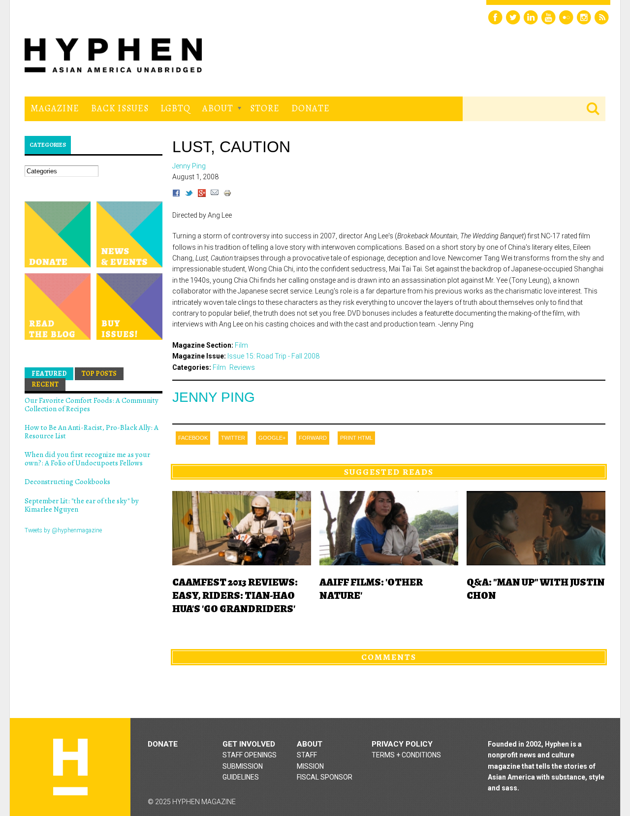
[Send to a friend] (215, 194)
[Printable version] (227, 194)
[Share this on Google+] (202, 194)
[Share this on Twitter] (189, 194)
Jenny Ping (213, 397)
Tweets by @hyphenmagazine (63, 530)
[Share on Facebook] (176, 194)
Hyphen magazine (70, 767)
